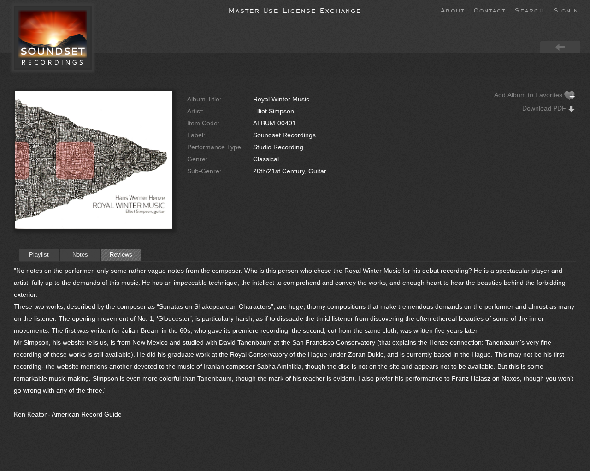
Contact (490, 9)
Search (529, 9)
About (453, 9)
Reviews (121, 254)
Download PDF (545, 108)
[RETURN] (560, 46)
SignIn (566, 9)
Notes (80, 254)
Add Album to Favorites (529, 95)
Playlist (39, 254)
